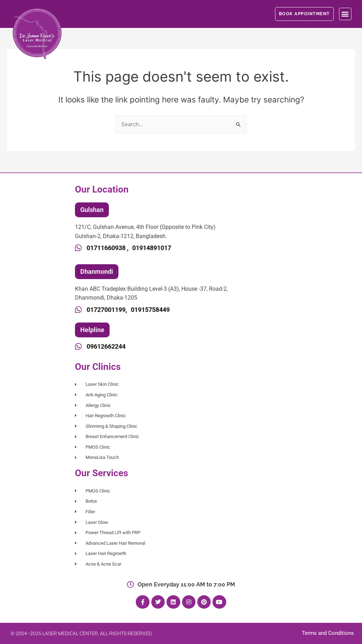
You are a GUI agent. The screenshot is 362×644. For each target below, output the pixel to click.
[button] (345, 14)
